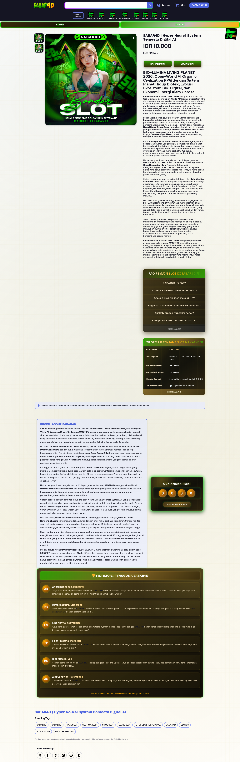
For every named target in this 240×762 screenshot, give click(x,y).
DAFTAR (180, 24)
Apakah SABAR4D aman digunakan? (174, 290)
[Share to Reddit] (71, 755)
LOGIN (60, 24)
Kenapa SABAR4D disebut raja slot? (174, 320)
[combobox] (106, 5)
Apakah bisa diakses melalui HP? (174, 298)
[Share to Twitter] (40, 755)
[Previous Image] (47, 80)
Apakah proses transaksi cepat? (174, 313)
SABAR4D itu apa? (174, 283)
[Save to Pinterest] (63, 755)
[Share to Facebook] (47, 755)
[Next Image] (134, 80)
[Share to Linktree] (55, 755)
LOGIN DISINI (187, 64)
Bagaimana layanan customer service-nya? (174, 305)
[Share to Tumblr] (79, 755)
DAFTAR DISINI (157, 64)
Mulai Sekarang (177, 504)
